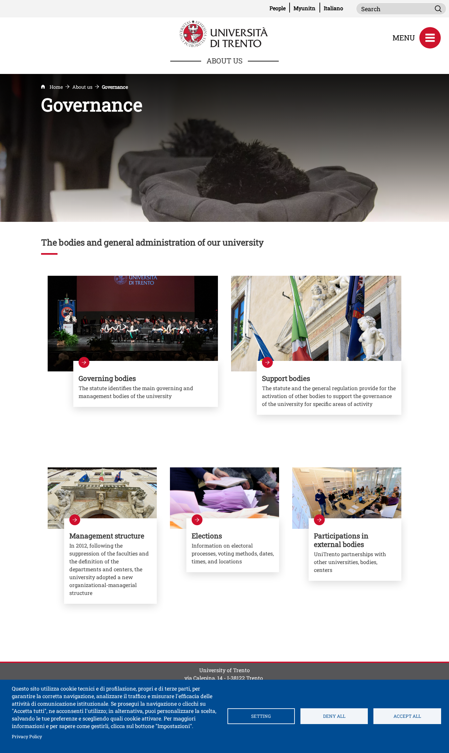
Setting (261, 716)
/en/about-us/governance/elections (232, 545)
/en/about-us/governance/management (110, 561)
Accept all (407, 716)
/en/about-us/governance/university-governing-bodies (145, 384)
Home (56, 87)
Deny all (334, 716)
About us (82, 87)
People (280, 8)
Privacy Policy (27, 736)
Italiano (333, 8)
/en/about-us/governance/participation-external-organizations (355, 549)
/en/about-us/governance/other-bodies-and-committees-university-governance (329, 388)
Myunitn (307, 8)
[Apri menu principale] (430, 37)
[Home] (224, 33)
